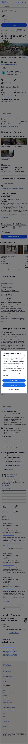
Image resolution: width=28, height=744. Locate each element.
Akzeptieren (14, 380)
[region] (14, 372)
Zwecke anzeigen (14, 389)
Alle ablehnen (14, 385)
